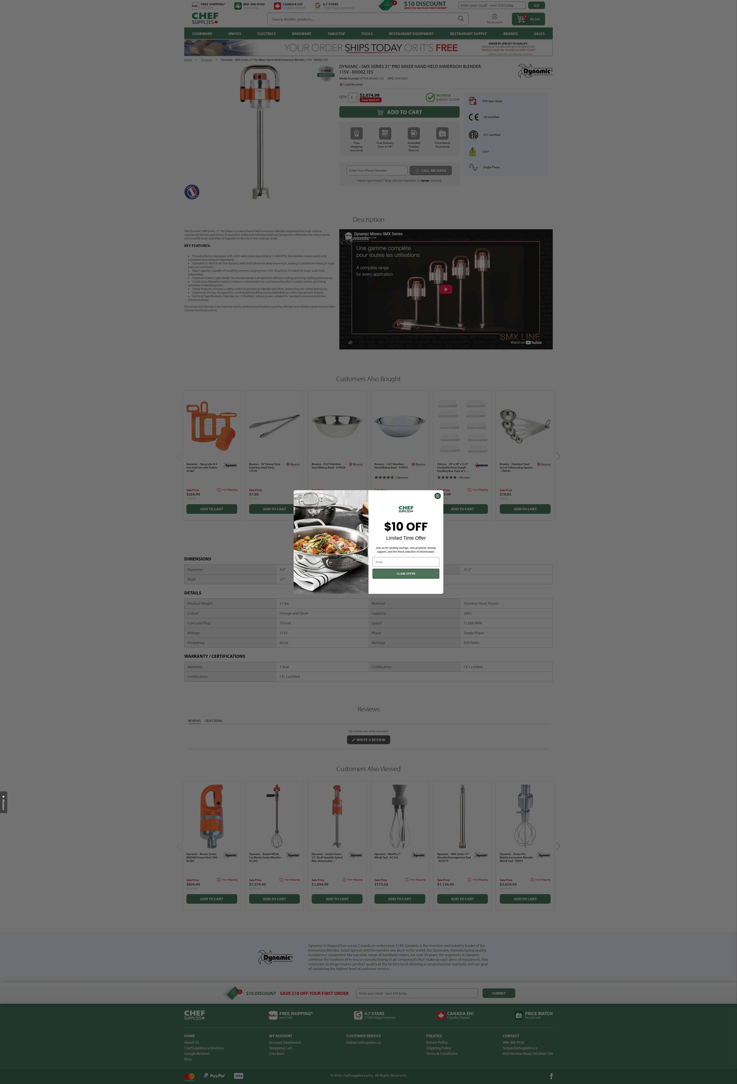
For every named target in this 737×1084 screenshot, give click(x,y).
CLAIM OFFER (406, 573)
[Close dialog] (437, 496)
